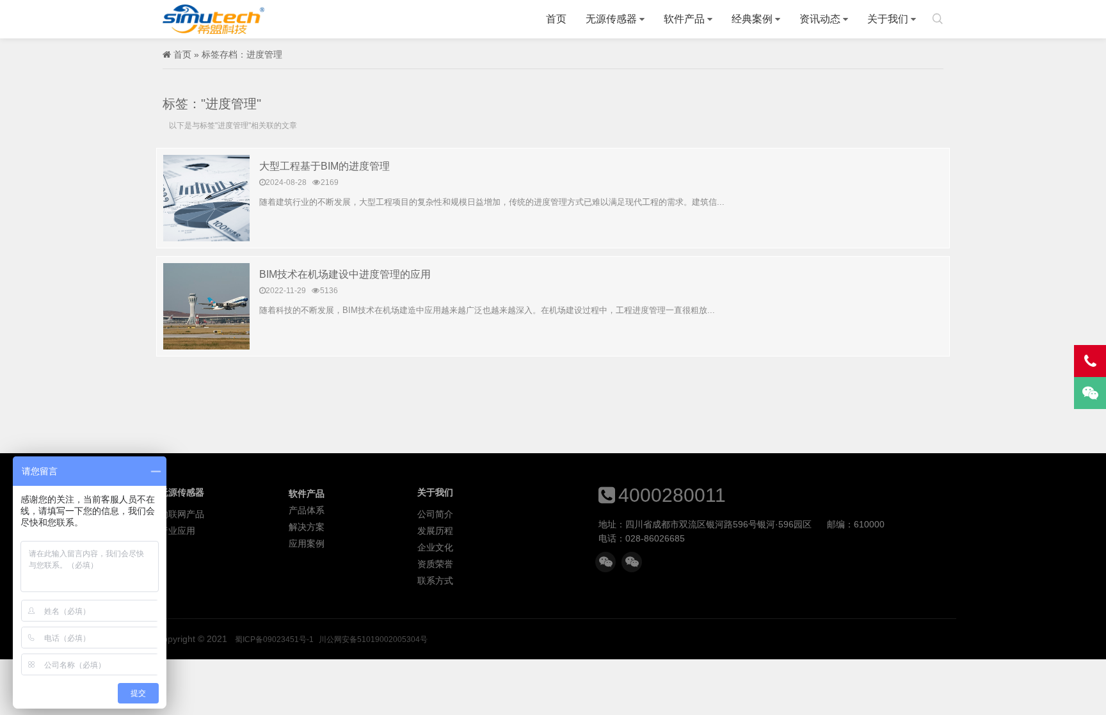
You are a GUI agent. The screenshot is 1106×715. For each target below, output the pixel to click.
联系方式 (435, 580)
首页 (556, 18)
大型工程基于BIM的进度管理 (324, 166)
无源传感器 (611, 18)
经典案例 (752, 18)
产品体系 (307, 510)
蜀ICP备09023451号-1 (274, 639)
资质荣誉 (435, 564)
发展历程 (435, 531)
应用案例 (307, 543)
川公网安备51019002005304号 (373, 639)
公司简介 (435, 514)
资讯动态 (819, 18)
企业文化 (435, 547)
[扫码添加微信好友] (605, 562)
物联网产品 (181, 514)
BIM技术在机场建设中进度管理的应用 (345, 274)
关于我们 (887, 18)
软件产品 (684, 18)
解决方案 (307, 527)
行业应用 (177, 531)
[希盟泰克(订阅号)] (631, 562)
